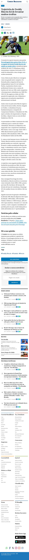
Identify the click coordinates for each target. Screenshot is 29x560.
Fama (2, 460)
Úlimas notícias (18, 467)
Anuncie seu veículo (5, 506)
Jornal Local (17, 506)
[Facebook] (5, 33)
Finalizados (17, 450)
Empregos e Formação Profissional (19, 492)
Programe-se (3, 474)
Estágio (16, 422)
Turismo (2, 439)
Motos (2, 516)
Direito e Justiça (4, 446)
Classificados (19, 483)
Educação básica (18, 417)
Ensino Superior (18, 419)
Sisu (16, 432)
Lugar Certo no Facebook (20, 477)
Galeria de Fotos (18, 475)
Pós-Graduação (18, 435)
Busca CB (3, 450)
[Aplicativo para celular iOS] (20, 537)
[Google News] (11, 33)
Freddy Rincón (6, 253)
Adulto (16, 494)
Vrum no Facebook (5, 517)
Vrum (3, 502)
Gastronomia (3, 464)
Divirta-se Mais (6, 470)
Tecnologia (3, 437)
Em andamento (18, 446)
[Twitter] (8, 33)
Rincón (22, 253)
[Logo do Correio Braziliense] (14, 1)
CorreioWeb (5, 458)
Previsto (16, 444)
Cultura (16, 428)
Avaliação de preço (5, 512)
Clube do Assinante (5, 452)
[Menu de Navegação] (2, 1)
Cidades (2, 419)
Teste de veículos (4, 510)
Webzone (3, 466)
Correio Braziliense (7, 414)
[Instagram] (16, 548)
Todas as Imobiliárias (19, 479)
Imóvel (17, 458)
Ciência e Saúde (4, 432)
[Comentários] (13, 33)
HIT (2, 478)
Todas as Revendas (5, 519)
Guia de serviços (18, 469)
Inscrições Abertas (19, 448)
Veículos (16, 489)
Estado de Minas (18, 526)
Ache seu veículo (4, 504)
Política (2, 420)
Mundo (2, 426)
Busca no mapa (18, 464)
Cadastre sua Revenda (5, 521)
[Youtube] (19, 548)
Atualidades (17, 519)
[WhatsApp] (2, 33)
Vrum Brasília (17, 510)
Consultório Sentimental (6, 462)
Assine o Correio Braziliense (6, 454)
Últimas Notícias (18, 426)
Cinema (2, 472)
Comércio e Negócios (19, 498)
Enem (16, 424)
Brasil (2, 422)
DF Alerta (17, 504)
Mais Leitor (3, 482)
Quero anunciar (18, 486)
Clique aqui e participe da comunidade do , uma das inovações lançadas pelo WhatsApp (14, 222)
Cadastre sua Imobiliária (20, 481)
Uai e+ (16, 529)
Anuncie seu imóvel (19, 462)
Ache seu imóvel (18, 460)
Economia (3, 424)
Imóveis (16, 487)
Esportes (7, 23)
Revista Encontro (20, 513)
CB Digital (3, 448)
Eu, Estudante (19, 414)
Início (2, 23)
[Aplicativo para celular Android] (20, 542)
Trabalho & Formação (19, 420)
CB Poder (17, 508)
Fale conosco (17, 437)
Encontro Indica (18, 521)
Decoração (17, 473)
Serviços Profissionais (19, 496)
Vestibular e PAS (18, 430)
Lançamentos (17, 466)
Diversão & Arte (4, 428)
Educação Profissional (19, 434)
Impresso (4, 442)
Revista (16, 517)
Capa (2, 417)
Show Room (17, 471)
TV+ (2, 480)
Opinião (2, 434)
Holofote (3, 435)
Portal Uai (17, 528)
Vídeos (2, 514)
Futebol (15, 253)
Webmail (3, 467)
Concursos (18, 440)
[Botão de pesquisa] (27, 1)
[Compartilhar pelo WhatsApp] (19, 299)
